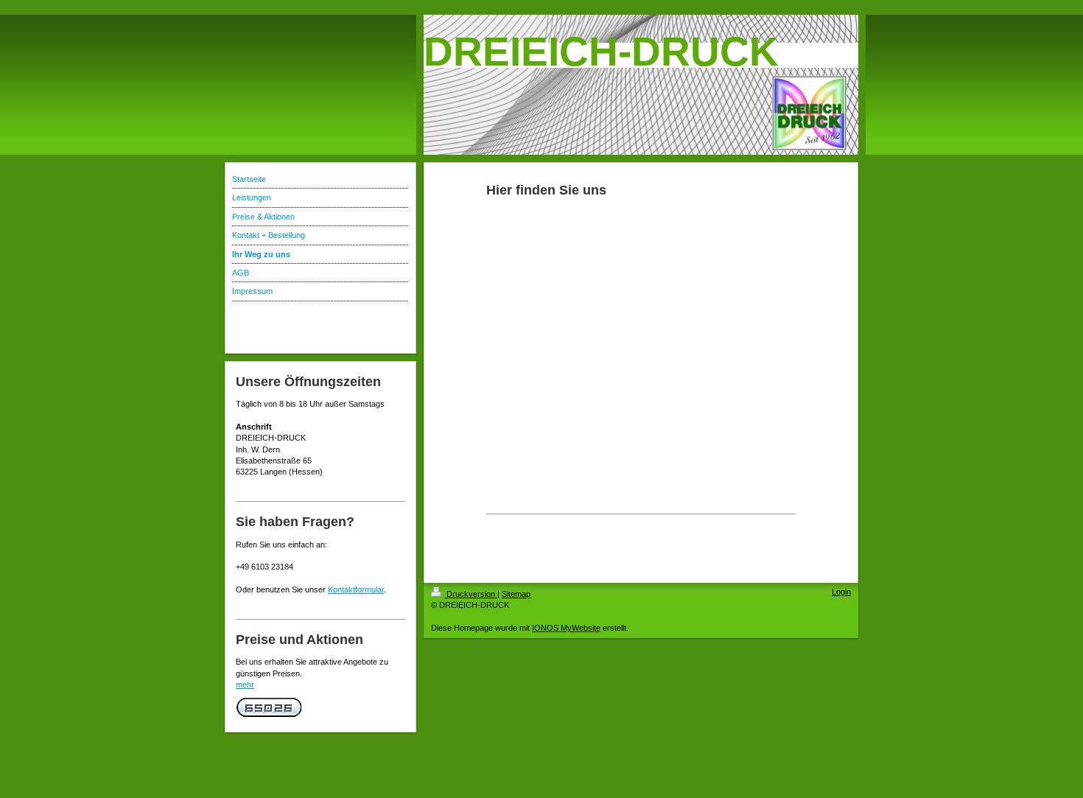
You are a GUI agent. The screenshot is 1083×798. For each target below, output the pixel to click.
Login (841, 591)
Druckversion (470, 593)
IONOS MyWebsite (566, 627)
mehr (245, 684)
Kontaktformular (356, 589)
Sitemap (516, 593)
